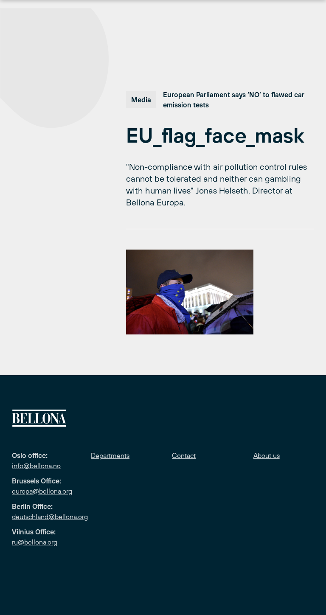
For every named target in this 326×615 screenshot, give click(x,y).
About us (266, 455)
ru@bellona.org (34, 542)
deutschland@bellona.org (50, 516)
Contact (184, 455)
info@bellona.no (36, 465)
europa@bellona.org (42, 491)
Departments (110, 455)
